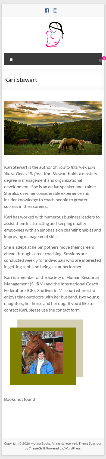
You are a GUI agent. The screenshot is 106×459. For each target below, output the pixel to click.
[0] (100, 60)
